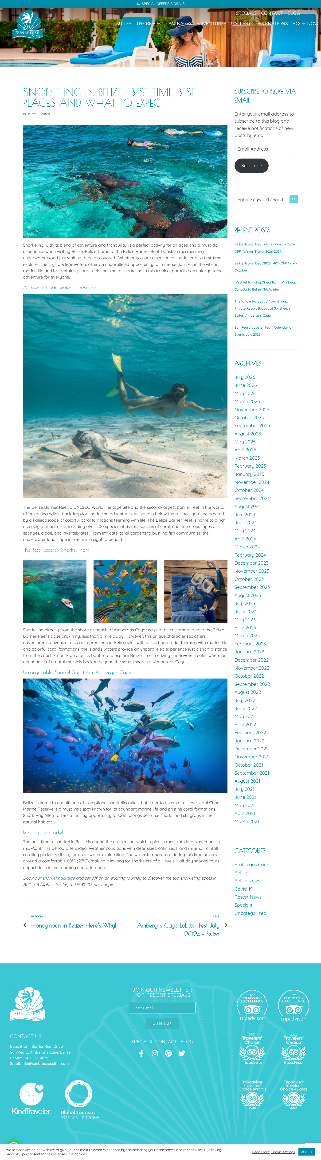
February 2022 (250, 732)
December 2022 (252, 660)
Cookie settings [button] (283, 1152)
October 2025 (249, 417)
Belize (31, 114)
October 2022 (249, 676)
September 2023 (252, 587)
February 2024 (250, 555)
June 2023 (246, 611)
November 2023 (252, 571)
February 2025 (250, 466)
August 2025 (248, 434)
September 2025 (252, 425)
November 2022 (252, 668)
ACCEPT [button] (306, 1152)
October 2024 (249, 490)
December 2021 (251, 749)
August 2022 (248, 692)
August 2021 (247, 781)
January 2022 (249, 741)
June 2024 (246, 522)
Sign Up (163, 1023)
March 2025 (247, 458)
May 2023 (245, 619)
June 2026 (246, 385)
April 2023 (245, 627)
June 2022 (246, 708)
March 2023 (247, 635)
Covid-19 (244, 889)
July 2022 (245, 700)
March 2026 (247, 401)
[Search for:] (261, 199)
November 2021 (251, 757)
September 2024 (252, 498)
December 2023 (251, 563)
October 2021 (249, 765)
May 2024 (245, 530)
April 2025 (245, 450)
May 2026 (245, 393)
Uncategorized (250, 913)
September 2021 (252, 773)
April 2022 (245, 724)
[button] (124, 23)
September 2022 (252, 684)
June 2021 (245, 797)
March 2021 (247, 821)
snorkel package (58, 878)
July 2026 (245, 377)
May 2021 (245, 805)
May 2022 (245, 716)
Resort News (248, 897)
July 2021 (244, 789)
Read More (261, 1152)
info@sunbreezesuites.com (46, 1063)
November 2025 (252, 409)
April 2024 (245, 539)
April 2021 (245, 813)
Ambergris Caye (252, 864)
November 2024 (252, 482)
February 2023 (250, 644)
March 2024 (247, 547)
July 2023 (245, 603)
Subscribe (251, 165)
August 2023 (248, 595)
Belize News (247, 881)
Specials (243, 905)
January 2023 (249, 652)
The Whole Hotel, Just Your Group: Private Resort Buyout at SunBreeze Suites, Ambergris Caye (262, 308)
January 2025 (249, 474)
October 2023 (249, 579)
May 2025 (245, 442)
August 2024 (248, 506)
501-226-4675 (36, 1057)
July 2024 (245, 514)
